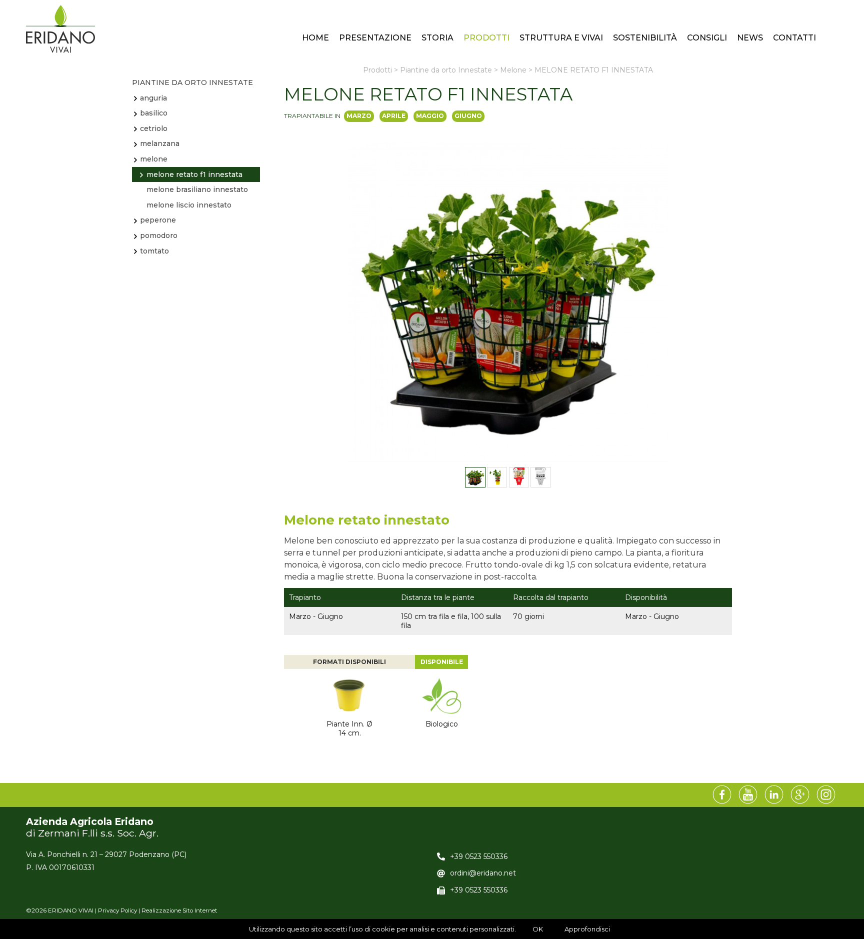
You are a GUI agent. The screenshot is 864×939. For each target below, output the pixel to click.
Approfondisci (587, 929)
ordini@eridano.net (483, 873)
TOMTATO (154, 251)
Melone (154, 159)
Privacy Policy (117, 910)
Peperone (158, 220)
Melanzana (160, 143)
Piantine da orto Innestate (192, 82)
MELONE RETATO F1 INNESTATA (194, 174)
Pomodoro (159, 235)
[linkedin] (774, 795)
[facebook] (722, 795)
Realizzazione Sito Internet (180, 910)
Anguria (153, 98)
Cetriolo (154, 128)
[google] (800, 795)
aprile (394, 116)
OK (537, 929)
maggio (430, 116)
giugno (468, 116)
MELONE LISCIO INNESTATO (189, 205)
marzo (359, 116)
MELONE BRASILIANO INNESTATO (197, 189)
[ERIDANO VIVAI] (60, 29)
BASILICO (154, 113)
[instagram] (826, 795)
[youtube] (748, 795)
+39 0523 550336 (479, 856)
